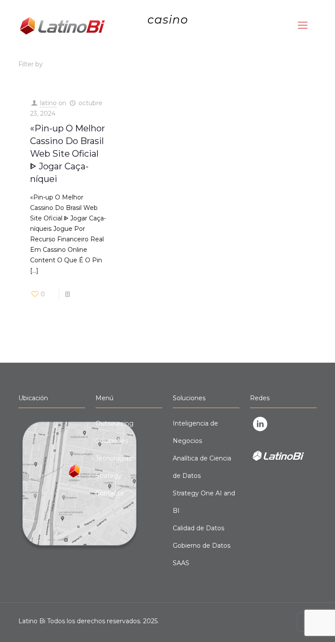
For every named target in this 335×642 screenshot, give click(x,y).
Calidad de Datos (198, 528)
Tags (126, 64)
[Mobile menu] (302, 25)
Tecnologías (113, 458)
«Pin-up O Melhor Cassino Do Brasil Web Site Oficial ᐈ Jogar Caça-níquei (67, 153)
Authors (170, 64)
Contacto (110, 493)
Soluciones (112, 441)
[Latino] (62, 25)
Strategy (109, 476)
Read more (91, 294)
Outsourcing (114, 423)
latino (48, 103)
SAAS (181, 563)
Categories (75, 64)
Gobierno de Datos (201, 545)
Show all (304, 64)
